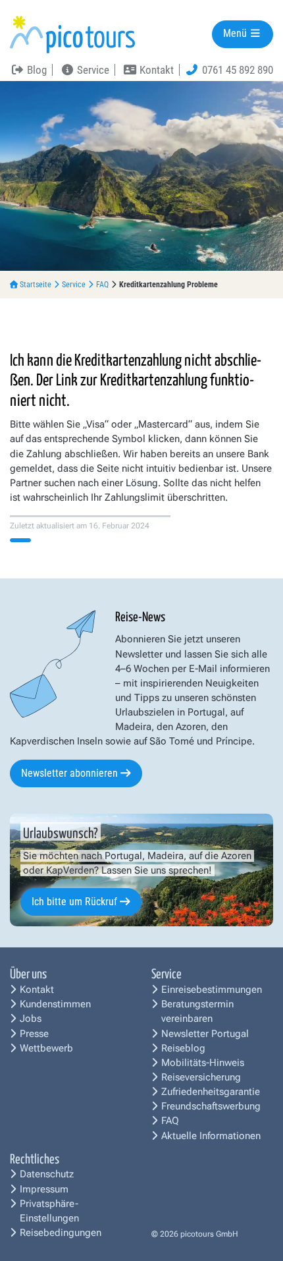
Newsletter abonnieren (69, 773)
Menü (236, 34)
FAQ (102, 284)
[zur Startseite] (72, 34)
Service (74, 284)
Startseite (35, 284)
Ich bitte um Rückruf (74, 902)
